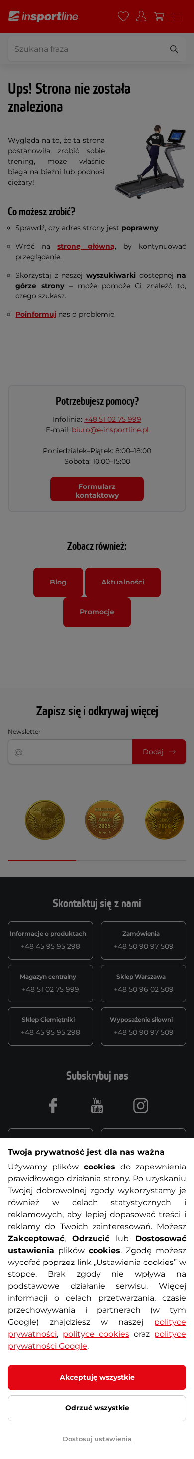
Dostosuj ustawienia (97, 1439)
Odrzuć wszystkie (97, 1407)
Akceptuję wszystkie (97, 1377)
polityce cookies (96, 1334)
